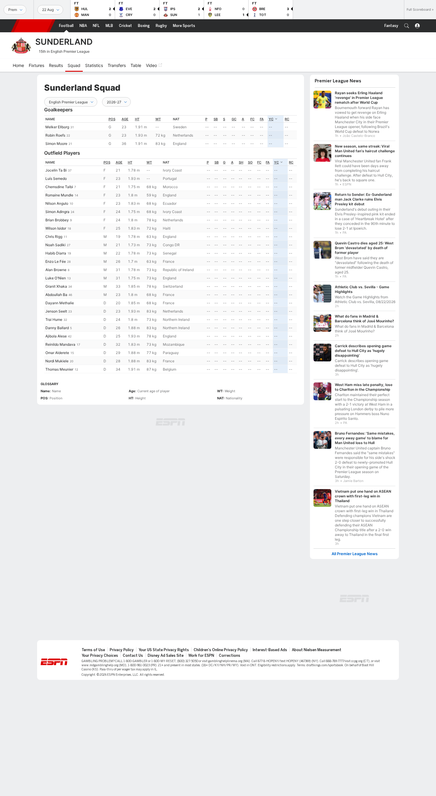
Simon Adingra (57, 211)
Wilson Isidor (55, 228)
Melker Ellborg (57, 127)
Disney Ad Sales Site (166, 656)
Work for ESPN (201, 656)
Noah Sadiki (55, 245)
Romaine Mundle (59, 195)
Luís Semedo (56, 178)
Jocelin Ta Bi (56, 170)
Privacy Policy (122, 650)
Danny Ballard (57, 328)
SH (241, 162)
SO (250, 162)
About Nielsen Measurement (316, 650)
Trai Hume (53, 319)
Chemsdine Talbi (59, 187)
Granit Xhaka (56, 286)
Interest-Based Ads (270, 650)
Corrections (229, 656)
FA (262, 119)
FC (252, 119)
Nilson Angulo (56, 203)
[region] (170, 131)
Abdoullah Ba (56, 294)
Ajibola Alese (56, 336)
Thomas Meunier (59, 369)
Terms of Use (93, 650)
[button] (406, 25)
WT (158, 119)
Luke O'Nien (55, 278)
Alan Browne (55, 270)
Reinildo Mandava (60, 344)
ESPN (33, 25)
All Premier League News (355, 554)
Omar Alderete (57, 352)
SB (216, 119)
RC (287, 119)
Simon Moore (56, 143)
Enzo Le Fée (55, 261)
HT (137, 119)
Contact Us (133, 656)
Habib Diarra (55, 253)
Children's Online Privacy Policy (221, 650)
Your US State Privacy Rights (164, 650)
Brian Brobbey (57, 220)
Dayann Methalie (59, 303)
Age (125, 119)
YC (271, 119)
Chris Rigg (53, 236)
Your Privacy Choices (100, 656)
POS (112, 119)
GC (234, 119)
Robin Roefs (55, 135)
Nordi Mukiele (57, 361)
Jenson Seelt (56, 311)
